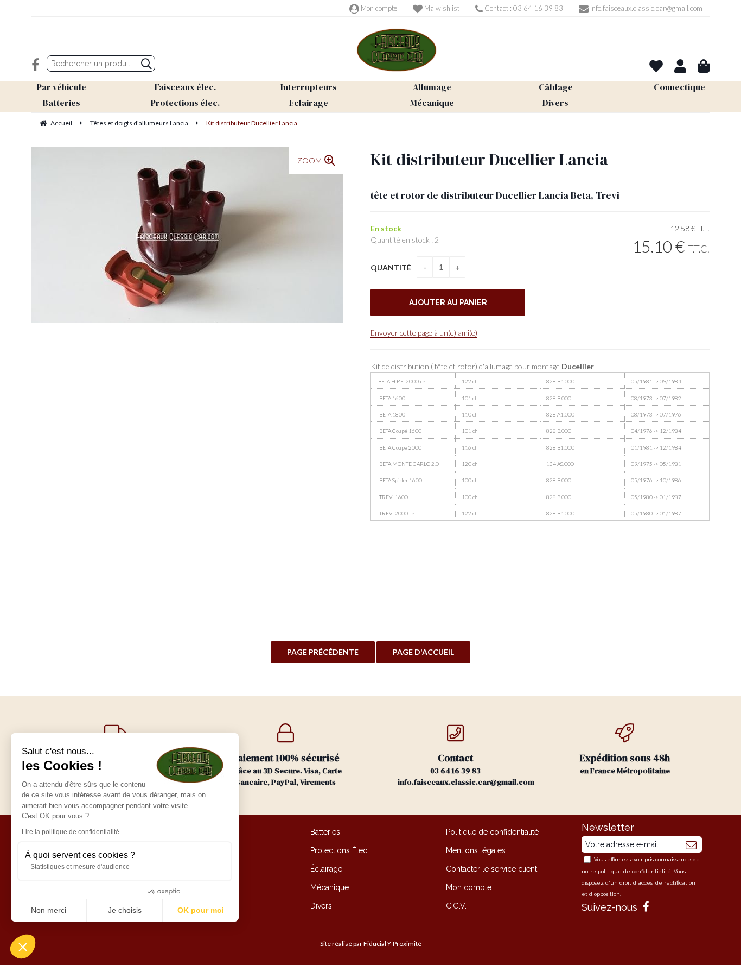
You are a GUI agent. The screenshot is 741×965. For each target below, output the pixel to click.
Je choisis (125, 910)
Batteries (325, 832)
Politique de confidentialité (492, 832)
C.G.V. (456, 905)
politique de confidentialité (634, 871)
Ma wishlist (441, 8)
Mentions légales (476, 850)
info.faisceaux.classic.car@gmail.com (645, 8)
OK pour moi (200, 910)
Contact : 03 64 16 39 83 (523, 8)
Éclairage (326, 869)
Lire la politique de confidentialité (70, 832)
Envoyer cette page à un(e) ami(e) (423, 332)
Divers (321, 905)
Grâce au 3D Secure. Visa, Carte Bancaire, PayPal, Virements (285, 769)
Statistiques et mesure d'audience (80, 867)
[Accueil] (396, 50)
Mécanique (329, 887)
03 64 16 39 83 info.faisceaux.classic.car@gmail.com (466, 769)
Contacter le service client (491, 869)
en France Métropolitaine (625, 763)
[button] (23, 947)
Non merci (48, 910)
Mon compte (378, 8)
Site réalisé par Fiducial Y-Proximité (370, 943)
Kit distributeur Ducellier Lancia (489, 159)
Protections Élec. (339, 850)
